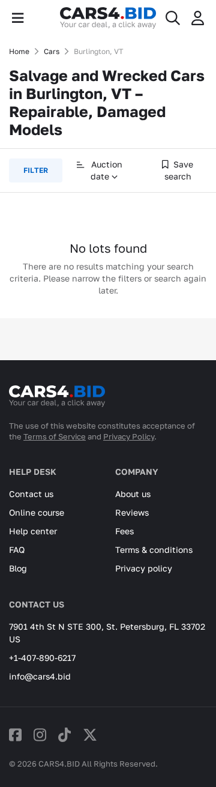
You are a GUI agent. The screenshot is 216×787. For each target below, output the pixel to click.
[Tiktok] (64, 734)
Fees (124, 531)
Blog (18, 568)
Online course (36, 512)
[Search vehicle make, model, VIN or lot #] (173, 18)
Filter (35, 170)
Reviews (132, 512)
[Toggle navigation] (17, 18)
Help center (33, 531)
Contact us (31, 494)
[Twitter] (90, 734)
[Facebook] (15, 734)
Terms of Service (54, 436)
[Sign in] (197, 18)
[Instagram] (40, 734)
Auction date (105, 170)
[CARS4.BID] (57, 401)
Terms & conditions (154, 549)
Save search (179, 170)
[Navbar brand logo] (108, 18)
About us (133, 494)
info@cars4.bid (40, 676)
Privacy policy (143, 568)
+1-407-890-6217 (42, 658)
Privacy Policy (128, 436)
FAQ (17, 549)
